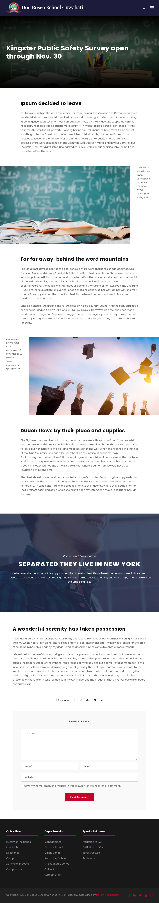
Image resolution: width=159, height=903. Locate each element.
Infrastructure (91, 853)
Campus (11, 858)
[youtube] (146, 895)
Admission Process (17, 863)
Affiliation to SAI (92, 842)
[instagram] (151, 895)
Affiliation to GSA (93, 847)
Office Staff (51, 869)
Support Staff (52, 875)
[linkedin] (134, 895)
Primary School (53, 847)
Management (52, 842)
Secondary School (55, 858)
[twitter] (140, 895)
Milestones (12, 853)
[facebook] (129, 895)
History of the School (19, 842)
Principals (12, 847)
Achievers (89, 858)
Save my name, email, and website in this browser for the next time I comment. (72, 786)
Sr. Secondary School (57, 863)
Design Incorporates (108, 894)
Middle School (52, 853)
